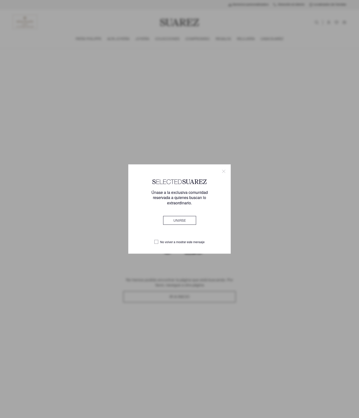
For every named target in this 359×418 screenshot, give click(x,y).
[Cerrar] (224, 171)
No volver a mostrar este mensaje (182, 242)
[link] (179, 220)
